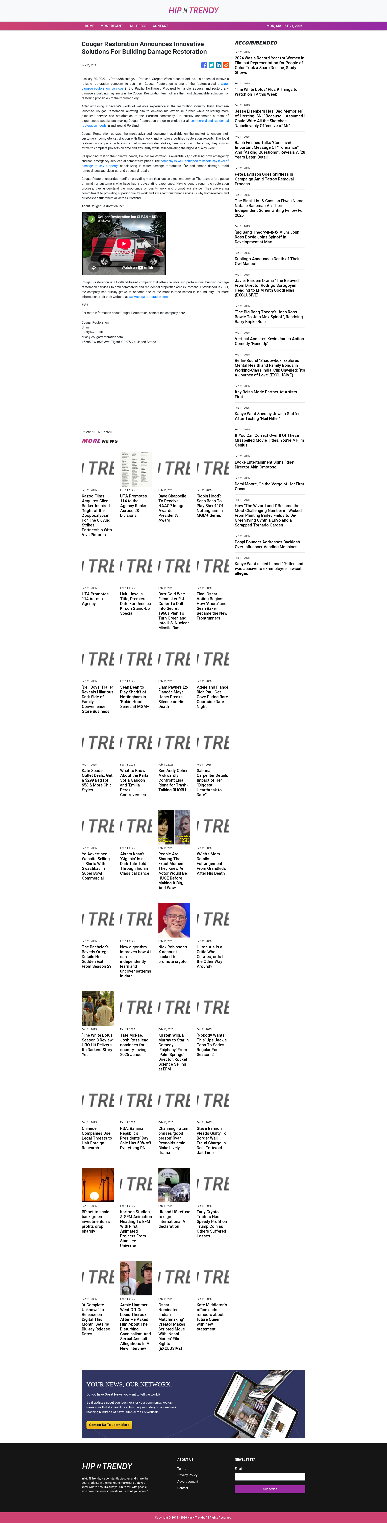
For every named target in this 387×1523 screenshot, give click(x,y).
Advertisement (187, 1482)
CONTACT (160, 26)
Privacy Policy (187, 1475)
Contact (182, 1488)
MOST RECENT (112, 26)
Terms (181, 1469)
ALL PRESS (138, 26)
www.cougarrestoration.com (148, 297)
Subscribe (270, 1489)
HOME (89, 26)
